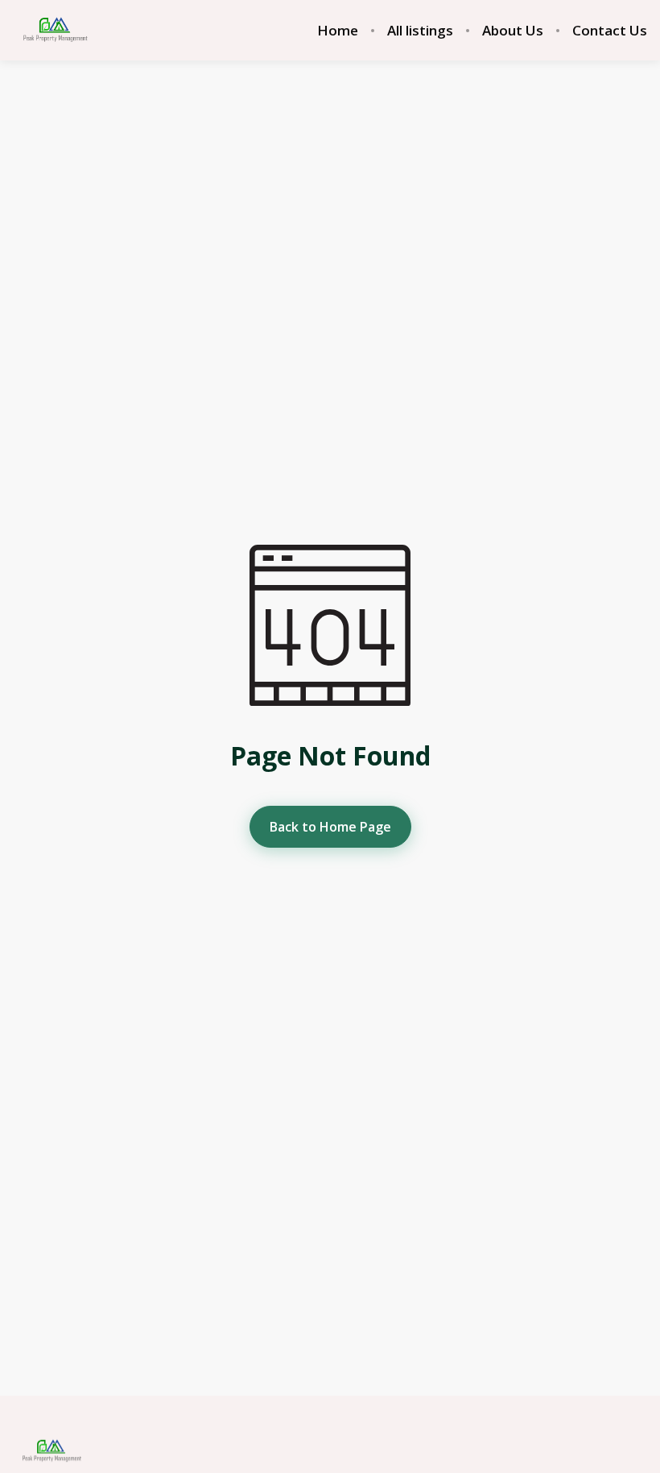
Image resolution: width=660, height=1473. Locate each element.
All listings (420, 31)
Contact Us (609, 31)
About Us (512, 31)
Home (337, 31)
